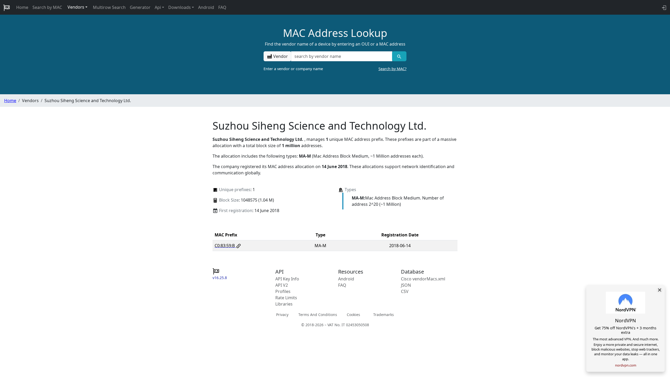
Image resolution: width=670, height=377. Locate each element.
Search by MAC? (392, 68)
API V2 (281, 285)
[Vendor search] (399, 56)
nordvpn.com (625, 365)
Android (206, 7)
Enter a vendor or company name (335, 68)
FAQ (222, 7)
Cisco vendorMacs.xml (423, 279)
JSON (406, 285)
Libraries (284, 304)
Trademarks (383, 314)
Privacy (282, 314)
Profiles (283, 291)
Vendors (76, 7)
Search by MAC (47, 7)
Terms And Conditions (317, 314)
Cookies (353, 314)
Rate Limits (286, 298)
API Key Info (287, 279)
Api (158, 7)
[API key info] (663, 7)
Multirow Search (109, 7)
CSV (405, 291)
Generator (140, 7)
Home (22, 7)
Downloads (179, 7)
